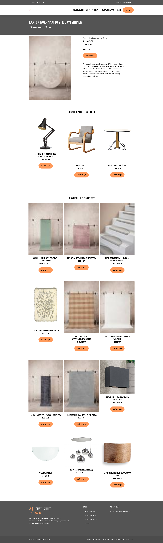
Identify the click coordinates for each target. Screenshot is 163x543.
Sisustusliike (78, 10)
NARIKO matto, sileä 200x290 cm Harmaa (81, 415)
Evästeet (106, 539)
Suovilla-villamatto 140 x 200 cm (46, 330)
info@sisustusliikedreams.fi (124, 2)
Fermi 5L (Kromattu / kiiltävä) (81, 470)
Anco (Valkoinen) (45, 473)
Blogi (119, 10)
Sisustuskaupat (107, 10)
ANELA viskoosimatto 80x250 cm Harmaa (46, 415)
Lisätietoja (90, 56)
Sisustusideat (92, 10)
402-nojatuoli (81, 165)
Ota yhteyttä (97, 539)
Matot (48, 27)
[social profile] (43, 2)
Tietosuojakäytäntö (117, 539)
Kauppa (128, 10)
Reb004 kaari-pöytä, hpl (117, 165)
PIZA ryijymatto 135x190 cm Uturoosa (81, 258)
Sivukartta (129, 539)
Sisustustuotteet (37, 27)
